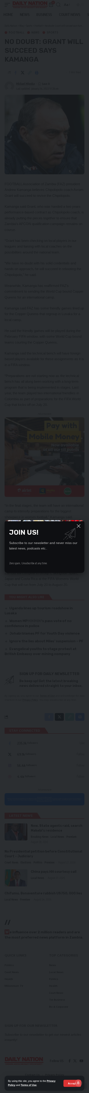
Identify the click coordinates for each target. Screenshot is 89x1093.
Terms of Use (29, 1085)
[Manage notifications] (78, 1083)
